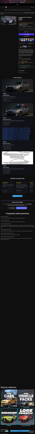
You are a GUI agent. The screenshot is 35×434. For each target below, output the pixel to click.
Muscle (22, 12)
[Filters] (31, 431)
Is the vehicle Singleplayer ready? (6, 223)
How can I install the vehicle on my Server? (7, 233)
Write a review (20, 430)
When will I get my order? (4, 216)
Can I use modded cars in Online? (6, 229)
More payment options (26, 36)
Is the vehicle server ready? (5, 220)
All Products (4, 12)
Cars (7, 12)
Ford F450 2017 (7, 190)
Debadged (10, 12)
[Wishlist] (31, 7)
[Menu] (1, 7)
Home (1, 12)
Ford (20, 12)
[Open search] (4, 7)
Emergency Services (16, 12)
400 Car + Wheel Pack (22, 190)
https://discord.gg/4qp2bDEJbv (26, 58)
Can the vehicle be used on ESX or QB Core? (7, 236)
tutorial (18, 234)
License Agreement (21, 70)
